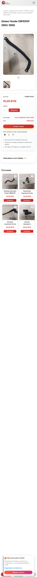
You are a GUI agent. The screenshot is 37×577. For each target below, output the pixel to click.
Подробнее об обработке (13, 568)
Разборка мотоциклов (16, 11)
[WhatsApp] (9, 134)
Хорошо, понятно (18, 572)
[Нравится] (15, 176)
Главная (5, 11)
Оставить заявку (18, 126)
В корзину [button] (10, 200)
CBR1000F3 (30, 121)
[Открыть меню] (34, 3)
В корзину (14, 110)
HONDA (26, 11)
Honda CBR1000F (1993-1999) (24, 117)
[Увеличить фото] (18, 77)
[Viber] (13, 134)
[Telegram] (5, 134)
